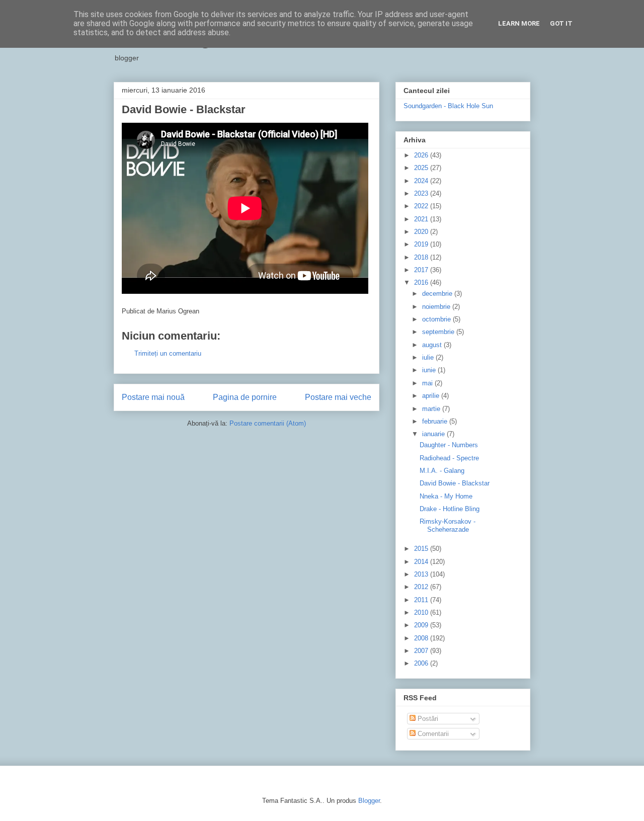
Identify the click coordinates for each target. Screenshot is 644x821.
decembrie (438, 293)
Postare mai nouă (153, 397)
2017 (422, 270)
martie (432, 409)
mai (428, 383)
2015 (422, 548)
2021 (422, 219)
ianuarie (434, 434)
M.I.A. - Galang (442, 470)
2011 (422, 600)
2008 (422, 638)
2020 (422, 231)
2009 (422, 625)
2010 (422, 612)
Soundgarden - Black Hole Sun (448, 106)
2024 (422, 181)
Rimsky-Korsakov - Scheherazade (447, 525)
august (433, 345)
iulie (429, 357)
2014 (422, 561)
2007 (422, 650)
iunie (430, 370)
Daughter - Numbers (449, 445)
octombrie (437, 319)
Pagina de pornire (245, 397)
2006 (422, 663)
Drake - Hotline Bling (449, 509)
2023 (422, 193)
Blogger (369, 800)
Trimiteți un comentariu (167, 353)
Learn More (519, 23)
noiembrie (437, 306)
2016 (422, 282)
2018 (422, 257)
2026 (422, 155)
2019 (422, 244)
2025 (422, 168)
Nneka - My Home (446, 496)
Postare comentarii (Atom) (267, 423)
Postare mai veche (338, 397)
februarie (435, 421)
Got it (561, 23)
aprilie (431, 395)
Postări (427, 718)
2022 (422, 206)
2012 (422, 587)
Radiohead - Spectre (449, 458)
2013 (422, 574)
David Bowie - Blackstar (455, 483)
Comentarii (432, 733)
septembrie (439, 332)
